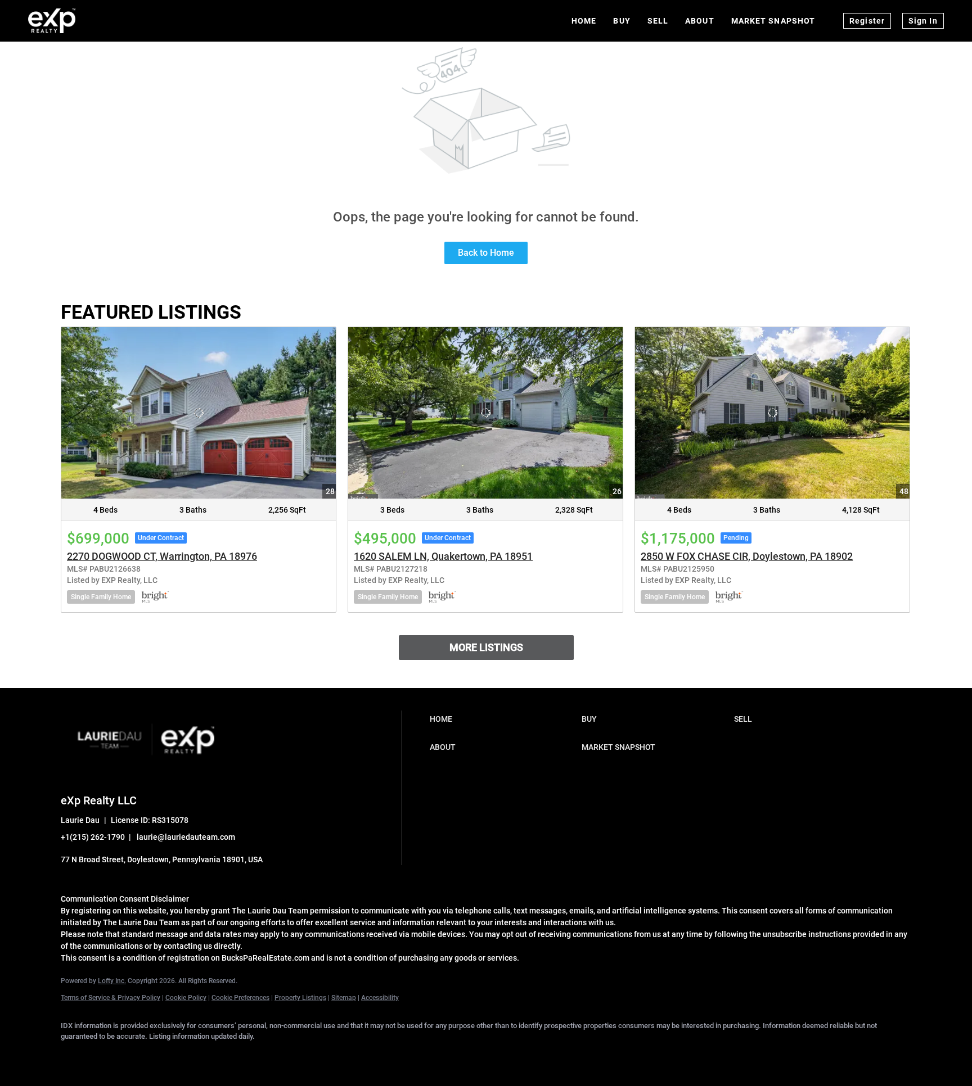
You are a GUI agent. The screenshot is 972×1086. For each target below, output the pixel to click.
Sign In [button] (923, 20)
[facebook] (74, 1055)
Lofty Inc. (112, 981)
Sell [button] (657, 20)
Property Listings (300, 998)
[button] (503, 719)
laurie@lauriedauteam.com (186, 836)
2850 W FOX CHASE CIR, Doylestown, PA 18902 (747, 556)
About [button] (699, 20)
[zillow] (172, 1055)
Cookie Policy (185, 998)
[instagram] (204, 1055)
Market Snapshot (773, 20)
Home (584, 20)
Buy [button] (621, 20)
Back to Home (486, 252)
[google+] (270, 1055)
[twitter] (139, 1055)
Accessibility (380, 998)
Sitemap (343, 998)
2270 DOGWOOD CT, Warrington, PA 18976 (162, 556)
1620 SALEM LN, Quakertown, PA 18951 (443, 556)
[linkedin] (106, 1055)
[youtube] (237, 1055)
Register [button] (867, 20)
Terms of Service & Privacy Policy (110, 998)
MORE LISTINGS (486, 647)
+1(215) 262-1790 (93, 836)
